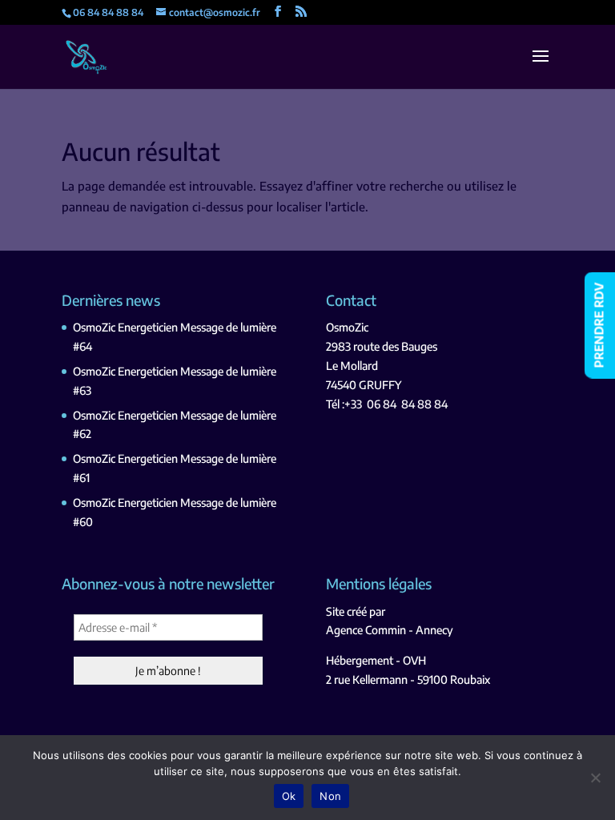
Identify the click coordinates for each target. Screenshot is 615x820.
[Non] (595, 778)
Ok (289, 796)
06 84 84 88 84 (407, 404)
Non (330, 796)
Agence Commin (366, 630)
